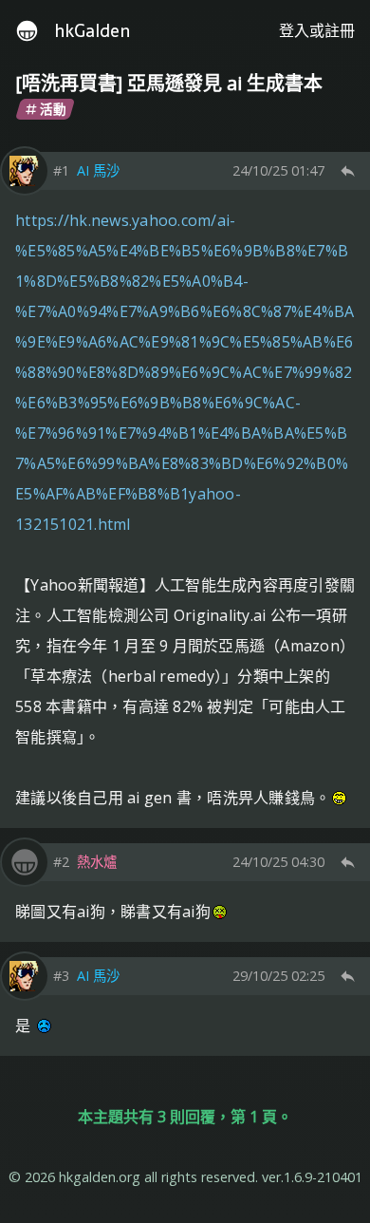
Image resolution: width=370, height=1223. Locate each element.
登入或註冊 (317, 30)
